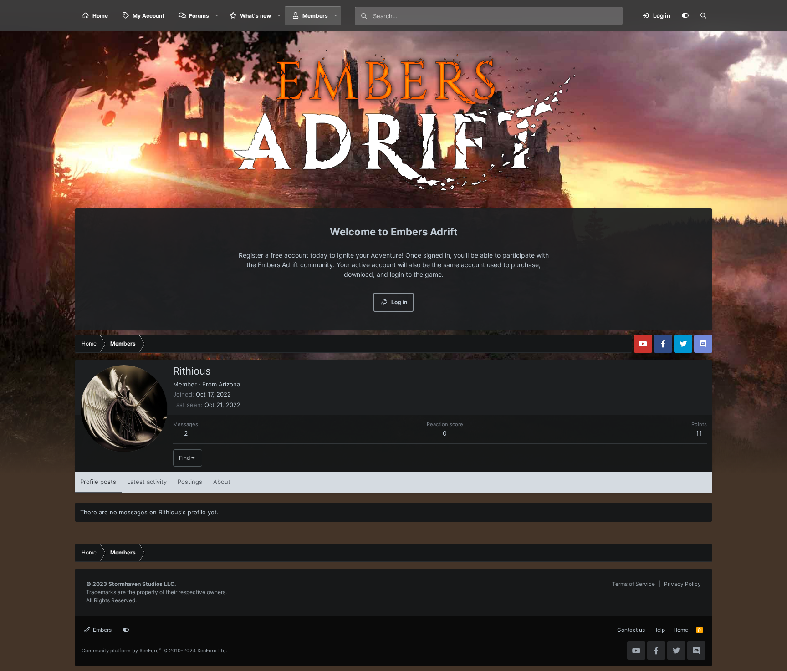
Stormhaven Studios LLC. (142, 583)
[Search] (703, 16)
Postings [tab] (190, 481)
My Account (148, 15)
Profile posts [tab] (98, 481)
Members (315, 15)
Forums (199, 15)
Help (659, 629)
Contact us (631, 629)
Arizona (229, 384)
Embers (102, 629)
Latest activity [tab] (147, 481)
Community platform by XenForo (154, 650)
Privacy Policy (682, 583)
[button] (216, 15)
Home (100, 15)
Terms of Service (633, 583)
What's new (255, 15)
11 (699, 433)
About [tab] (221, 481)
